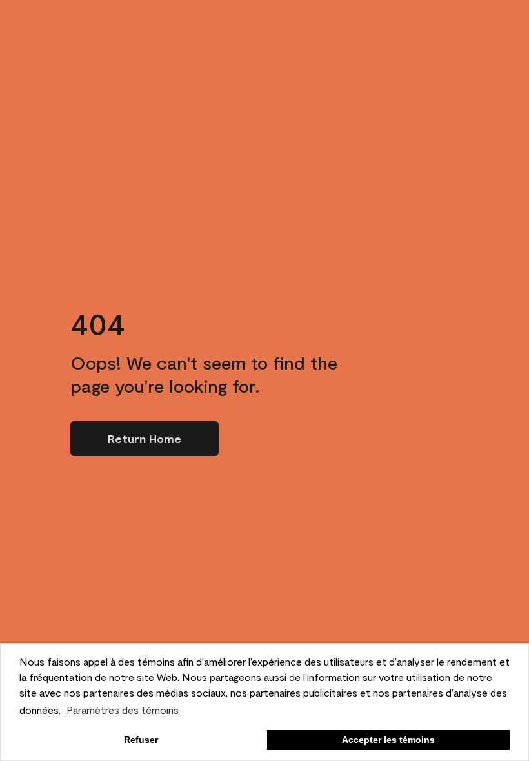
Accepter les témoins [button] (388, 740)
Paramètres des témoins (122, 710)
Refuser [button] (141, 740)
